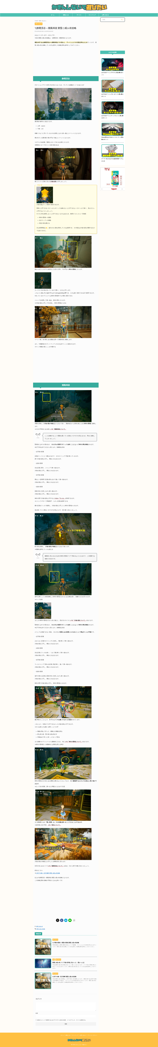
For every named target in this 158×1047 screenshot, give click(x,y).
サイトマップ (92, 15)
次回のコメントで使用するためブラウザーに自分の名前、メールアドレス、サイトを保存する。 (62, 1020)
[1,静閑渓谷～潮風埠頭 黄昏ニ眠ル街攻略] (65, 920)
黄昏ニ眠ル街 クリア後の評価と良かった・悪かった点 (68, 962)
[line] (70, 920)
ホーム (52, 15)
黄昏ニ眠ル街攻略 (40, 929)
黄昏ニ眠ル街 (39, 926)
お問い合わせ (105, 15)
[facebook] (61, 920)
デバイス (79, 15)
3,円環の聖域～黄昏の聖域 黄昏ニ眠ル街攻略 (65, 942)
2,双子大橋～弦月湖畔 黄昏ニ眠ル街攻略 (48, 873)
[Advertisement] (66, 60)
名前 (37, 1013)
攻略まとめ (66, 15)
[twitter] (57, 920)
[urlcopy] (74, 920)
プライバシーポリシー (92, 1035)
